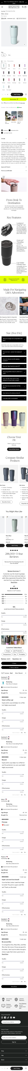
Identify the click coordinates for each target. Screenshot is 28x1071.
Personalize (10, 61)
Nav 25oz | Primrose (11, 806)
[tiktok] (8, 1017)
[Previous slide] (2, 2)
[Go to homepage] (14, 7)
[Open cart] (25, 7)
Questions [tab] (17, 659)
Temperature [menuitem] (7, 654)
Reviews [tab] (6, 659)
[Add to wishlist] (26, 94)
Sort (11, 673)
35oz (9, 55)
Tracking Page (21, 2)
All (1, 61)
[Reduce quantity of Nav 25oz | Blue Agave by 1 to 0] (2, 94)
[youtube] (14, 1017)
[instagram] (2, 1017)
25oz (4, 55)
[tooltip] (19, 571)
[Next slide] (26, 2)
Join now (22, 103)
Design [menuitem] (8, 651)
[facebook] (5, 1017)
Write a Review (17, 668)
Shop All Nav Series (14, 449)
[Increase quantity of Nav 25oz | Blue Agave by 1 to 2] (7, 94)
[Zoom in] (25, 45)
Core (5, 61)
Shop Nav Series (6, 502)
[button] (14, 33)
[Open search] (23, 7)
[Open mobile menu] (2, 7)
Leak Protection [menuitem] (17, 651)
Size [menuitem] (15, 654)
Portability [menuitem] (22, 654)
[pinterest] (11, 1017)
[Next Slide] (25, 640)
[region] (14, 640)
